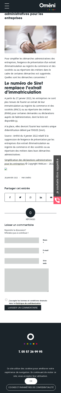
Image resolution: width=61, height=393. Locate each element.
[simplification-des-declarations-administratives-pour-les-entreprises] (30, 39)
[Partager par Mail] (51, 197)
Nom (45, 241)
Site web (44, 261)
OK (31, 381)
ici (16, 120)
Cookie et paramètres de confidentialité (30, 387)
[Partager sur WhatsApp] (30, 197)
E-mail (45, 251)
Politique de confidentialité (28, 303)
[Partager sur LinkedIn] (41, 197)
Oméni (28, 177)
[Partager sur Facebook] (10, 197)
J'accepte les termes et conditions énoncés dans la (28, 301)
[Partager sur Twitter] (20, 197)
